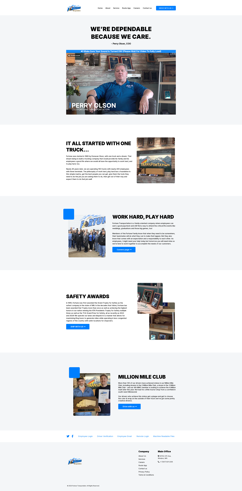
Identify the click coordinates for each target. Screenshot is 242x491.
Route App (126, 8)
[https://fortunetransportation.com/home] (78, 8)
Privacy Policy (144, 472)
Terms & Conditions (146, 475)
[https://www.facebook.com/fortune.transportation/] (73, 436)
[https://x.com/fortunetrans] (68, 436)
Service (116, 8)
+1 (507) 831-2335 (166, 462)
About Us (142, 456)
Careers (136, 8)
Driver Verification (105, 436)
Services (141, 459)
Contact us (147, 8)
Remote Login (143, 436)
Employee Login (85, 436)
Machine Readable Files (163, 436)
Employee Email (124, 436)
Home (100, 8)
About (107, 8)
